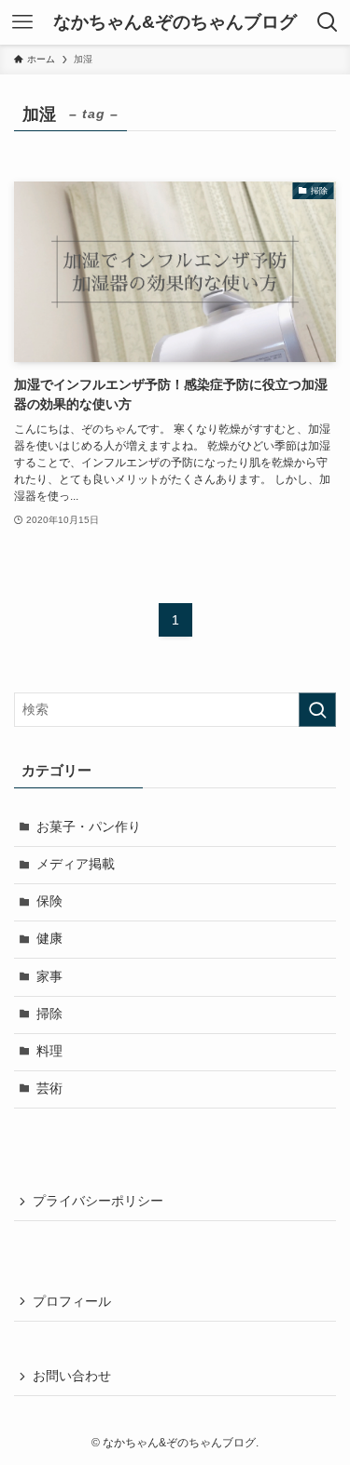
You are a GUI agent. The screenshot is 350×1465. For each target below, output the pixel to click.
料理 (49, 1051)
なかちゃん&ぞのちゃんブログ (175, 23)
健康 (49, 939)
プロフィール (72, 1302)
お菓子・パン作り (88, 827)
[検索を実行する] (317, 709)
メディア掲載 (75, 864)
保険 (49, 901)
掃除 (49, 1014)
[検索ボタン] (327, 22)
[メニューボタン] (22, 22)
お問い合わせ (72, 1376)
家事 (49, 977)
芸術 (49, 1088)
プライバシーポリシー (98, 1201)
